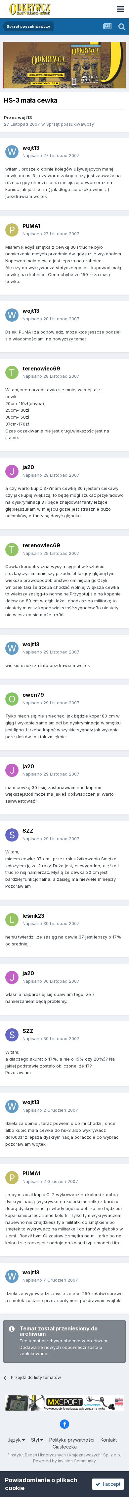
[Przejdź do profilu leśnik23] (12, 919)
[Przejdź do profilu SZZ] (12, 835)
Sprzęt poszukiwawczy (70, 124)
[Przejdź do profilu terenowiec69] (12, 372)
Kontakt (109, 1440)
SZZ (27, 830)
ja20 (28, 467)
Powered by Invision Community (64, 1460)
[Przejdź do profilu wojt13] (12, 151)
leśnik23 (33, 915)
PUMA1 (31, 226)
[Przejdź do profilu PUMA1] (12, 230)
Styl (35, 1440)
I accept (110, 1484)
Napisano (50, 155)
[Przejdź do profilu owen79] (12, 699)
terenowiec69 (41, 368)
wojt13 (25, 117)
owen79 (33, 694)
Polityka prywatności (71, 1440)
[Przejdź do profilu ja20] (12, 471)
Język (15, 1440)
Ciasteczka (65, 1446)
